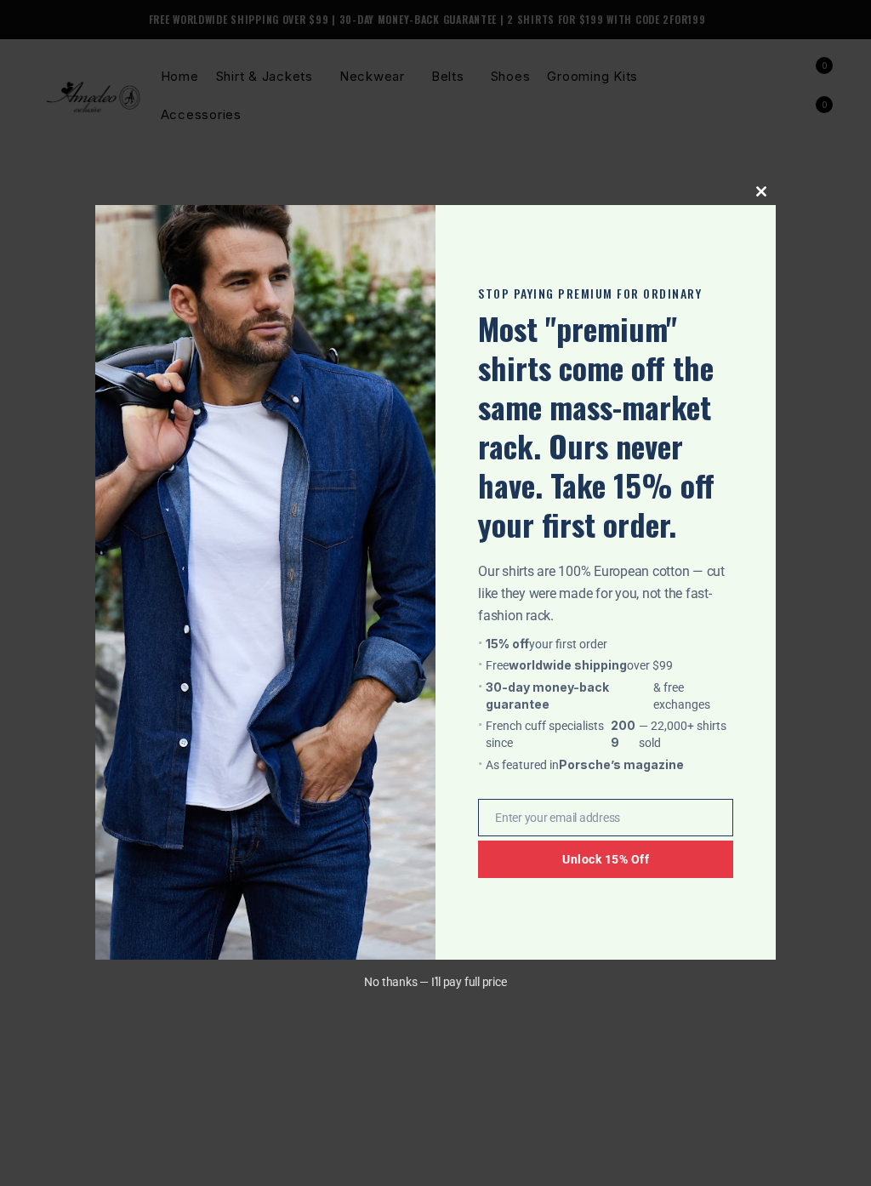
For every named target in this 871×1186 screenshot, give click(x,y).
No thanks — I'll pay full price (435, 982)
